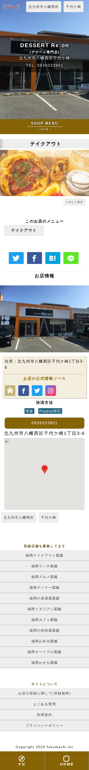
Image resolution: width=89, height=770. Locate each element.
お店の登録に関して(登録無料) (44, 693)
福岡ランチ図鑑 (44, 566)
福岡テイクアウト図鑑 (45, 555)
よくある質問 (44, 704)
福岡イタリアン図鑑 (45, 609)
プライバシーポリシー (45, 725)
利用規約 (44, 715)
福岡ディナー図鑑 (44, 587)
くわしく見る (74, 202)
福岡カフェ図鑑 (44, 620)
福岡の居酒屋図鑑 (44, 598)
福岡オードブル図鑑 (45, 652)
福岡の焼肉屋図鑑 (44, 630)
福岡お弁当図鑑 (44, 641)
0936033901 (45, 423)
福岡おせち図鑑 (44, 662)
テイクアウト (24, 230)
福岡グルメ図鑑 (44, 577)
